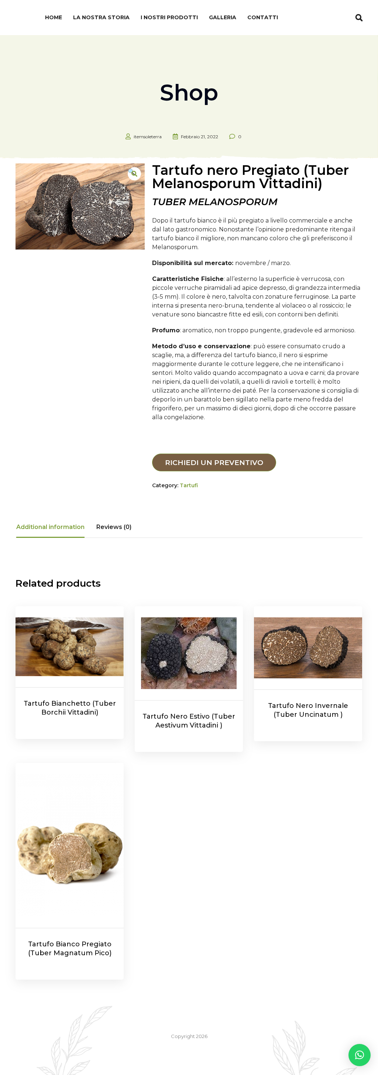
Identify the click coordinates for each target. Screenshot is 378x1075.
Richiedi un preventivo (214, 462)
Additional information (50, 526)
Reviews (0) (113, 526)
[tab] (50, 527)
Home (53, 17)
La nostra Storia (101, 17)
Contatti (262, 17)
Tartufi (189, 485)
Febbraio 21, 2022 (199, 136)
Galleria (222, 17)
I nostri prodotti (169, 17)
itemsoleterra (148, 136)
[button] (359, 1055)
